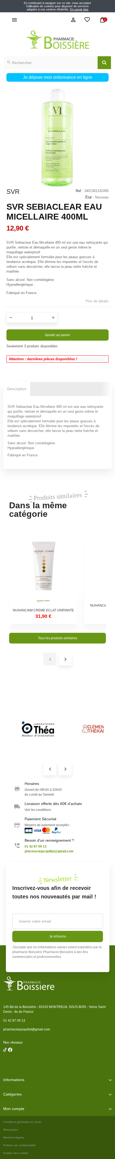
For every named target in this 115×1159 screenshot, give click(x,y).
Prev (49, 768)
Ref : (79, 191)
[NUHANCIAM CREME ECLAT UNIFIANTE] (43, 574)
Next (65, 768)
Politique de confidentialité (19, 1145)
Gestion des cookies (15, 1153)
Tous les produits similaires (57, 638)
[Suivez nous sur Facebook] (5, 1064)
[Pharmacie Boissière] (57, 40)
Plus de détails (97, 301)
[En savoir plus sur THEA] (38, 729)
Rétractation (10, 1129)
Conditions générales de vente (22, 1121)
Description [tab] (16, 389)
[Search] (104, 62)
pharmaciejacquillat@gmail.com (26, 1029)
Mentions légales (13, 1137)
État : (89, 197)
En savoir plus (79, 9)
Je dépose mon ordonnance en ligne (57, 77)
